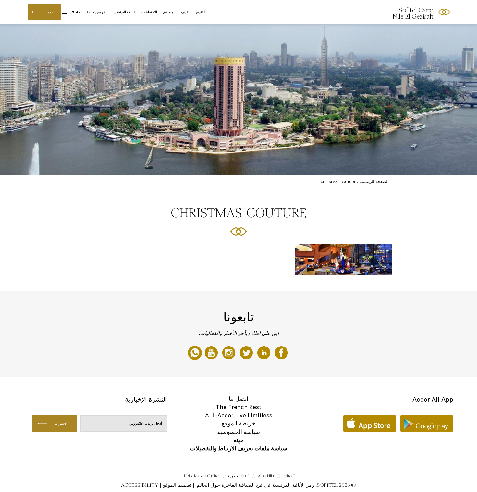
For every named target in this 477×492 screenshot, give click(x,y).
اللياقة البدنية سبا (123, 12)
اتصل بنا (238, 398)
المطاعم (169, 12)
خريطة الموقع (238, 423)
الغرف (185, 12)
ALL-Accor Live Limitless (238, 415)
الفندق (201, 12)
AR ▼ (75, 12)
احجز (51, 12)
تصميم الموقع (176, 485)
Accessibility (139, 485)
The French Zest (238, 406)
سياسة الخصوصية (238, 431)
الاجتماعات (149, 12)
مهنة (238, 440)
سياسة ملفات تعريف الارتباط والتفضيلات (238, 448)
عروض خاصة (95, 12)
